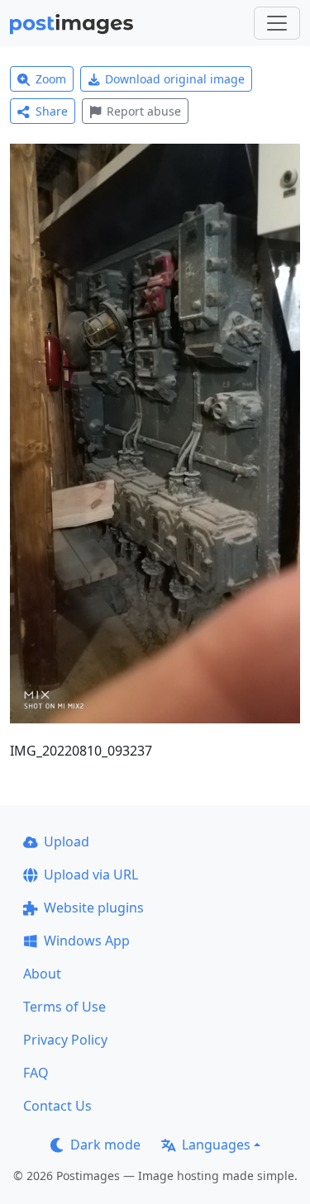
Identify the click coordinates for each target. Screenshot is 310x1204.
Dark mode (105, 1144)
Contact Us (57, 1106)
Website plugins (94, 907)
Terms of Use (64, 1007)
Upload (66, 841)
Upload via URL (91, 874)
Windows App (87, 940)
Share (52, 111)
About (42, 974)
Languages (216, 1144)
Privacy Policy (65, 1040)
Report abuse (144, 111)
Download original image (175, 79)
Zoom (51, 79)
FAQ (36, 1073)
